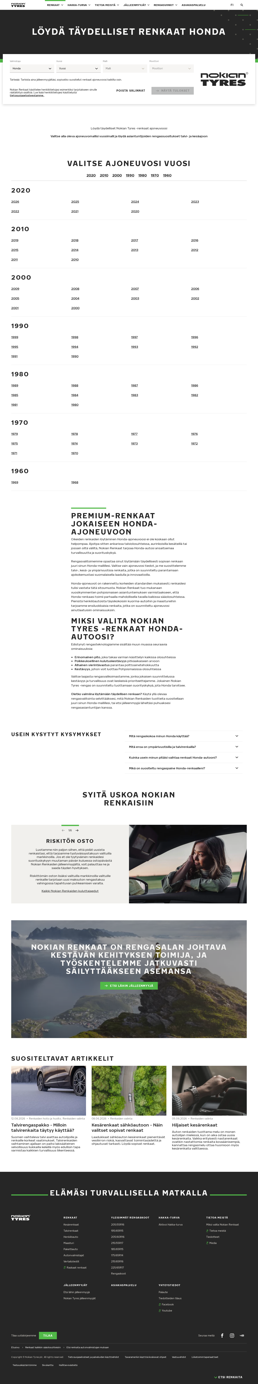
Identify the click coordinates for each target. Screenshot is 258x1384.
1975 (14, 443)
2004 (75, 298)
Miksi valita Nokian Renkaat (222, 1224)
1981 (14, 405)
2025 (75, 201)
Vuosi (59, 61)
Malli (105, 61)
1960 (167, 175)
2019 (14, 240)
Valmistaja (15, 61)
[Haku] (242, 5)
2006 (195, 288)
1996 (194, 337)
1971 (14, 453)
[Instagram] (232, 1335)
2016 (194, 240)
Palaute (163, 1292)
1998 (74, 337)
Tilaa (48, 1335)
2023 (195, 201)
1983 (134, 395)
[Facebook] (222, 1335)
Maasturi (69, 1242)
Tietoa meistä (105, 4)
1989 (14, 385)
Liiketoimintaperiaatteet (205, 1357)
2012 (194, 250)
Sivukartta (47, 1365)
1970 (155, 175)
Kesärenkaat (71, 1224)
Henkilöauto (71, 1236)
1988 (74, 385)
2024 (135, 201)
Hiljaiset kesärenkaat (194, 1124)
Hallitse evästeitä (68, 1365)
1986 (194, 385)
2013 (134, 250)
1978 (74, 434)
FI (232, 5)
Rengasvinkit (164, 4)
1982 (194, 395)
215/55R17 (117, 1242)
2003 (135, 298)
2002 (195, 298)
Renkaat (53, 4)
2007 (135, 288)
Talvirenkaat (71, 1230)
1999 (14, 337)
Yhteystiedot (169, 1285)
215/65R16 (117, 1261)
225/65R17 (117, 1267)
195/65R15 (117, 1230)
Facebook (168, 1304)
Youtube (167, 1310)
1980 (142, 175)
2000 (117, 175)
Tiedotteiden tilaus (170, 1298)
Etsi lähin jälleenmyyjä (131, 985)
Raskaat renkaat (77, 1267)
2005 (15, 298)
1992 (194, 347)
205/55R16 (117, 1224)
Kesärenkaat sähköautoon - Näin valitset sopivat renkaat (127, 1127)
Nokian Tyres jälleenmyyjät (80, 1298)
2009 (15, 288)
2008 (75, 288)
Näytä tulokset (175, 90)
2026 (15, 201)
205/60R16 (117, 1236)
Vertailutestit (71, 1261)
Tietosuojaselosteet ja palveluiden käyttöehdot (93, 1357)
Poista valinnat (130, 90)
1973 (134, 443)
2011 (14, 259)
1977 (134, 434)
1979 (14, 434)
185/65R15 (117, 1249)
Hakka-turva (77, 4)
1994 (74, 347)
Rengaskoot (118, 1273)
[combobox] (32, 68)
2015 (14, 250)
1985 (14, 395)
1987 (134, 385)
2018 (74, 240)
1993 (134, 347)
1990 (130, 175)
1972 (194, 443)
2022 (15, 211)
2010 (104, 175)
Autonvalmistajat (74, 1255)
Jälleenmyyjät (134, 4)
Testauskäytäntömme (25, 1365)
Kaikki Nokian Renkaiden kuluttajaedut (70, 891)
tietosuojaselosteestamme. (27, 95)
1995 (14, 347)
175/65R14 (117, 1255)
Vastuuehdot (179, 1357)
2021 (74, 211)
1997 (134, 337)
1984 (74, 395)
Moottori (154, 61)
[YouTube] (242, 1335)
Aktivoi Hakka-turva (171, 1224)
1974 (74, 443)
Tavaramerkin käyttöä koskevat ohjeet (145, 1357)
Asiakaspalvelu (194, 4)
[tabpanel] (102, 79)
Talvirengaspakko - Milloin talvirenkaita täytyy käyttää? (42, 1127)
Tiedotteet (212, 1236)
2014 (74, 250)
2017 (134, 240)
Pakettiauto (71, 1249)
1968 (74, 482)
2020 (91, 175)
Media (213, 1242)
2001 (15, 308)
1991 (14, 356)
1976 (194, 434)
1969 (14, 482)
